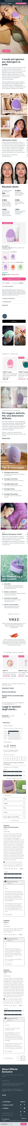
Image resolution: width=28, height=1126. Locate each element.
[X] (20, 1108)
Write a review (6, 717)
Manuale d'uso (5, 305)
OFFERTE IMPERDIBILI (21, 3)
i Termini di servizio (18, 1090)
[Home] (14, 7)
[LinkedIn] (20, 1111)
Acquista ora (6, 50)
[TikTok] (20, 1115)
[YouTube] (24, 1108)
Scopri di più (6, 438)
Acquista (24, 1124)
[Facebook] (24, 1105)
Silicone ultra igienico (9, 692)
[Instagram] (20, 1105)
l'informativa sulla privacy (7, 1090)
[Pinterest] (24, 1111)
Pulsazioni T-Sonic (8, 688)
